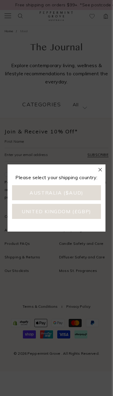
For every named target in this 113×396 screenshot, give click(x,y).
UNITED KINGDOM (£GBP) (56, 211)
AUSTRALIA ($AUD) (56, 193)
